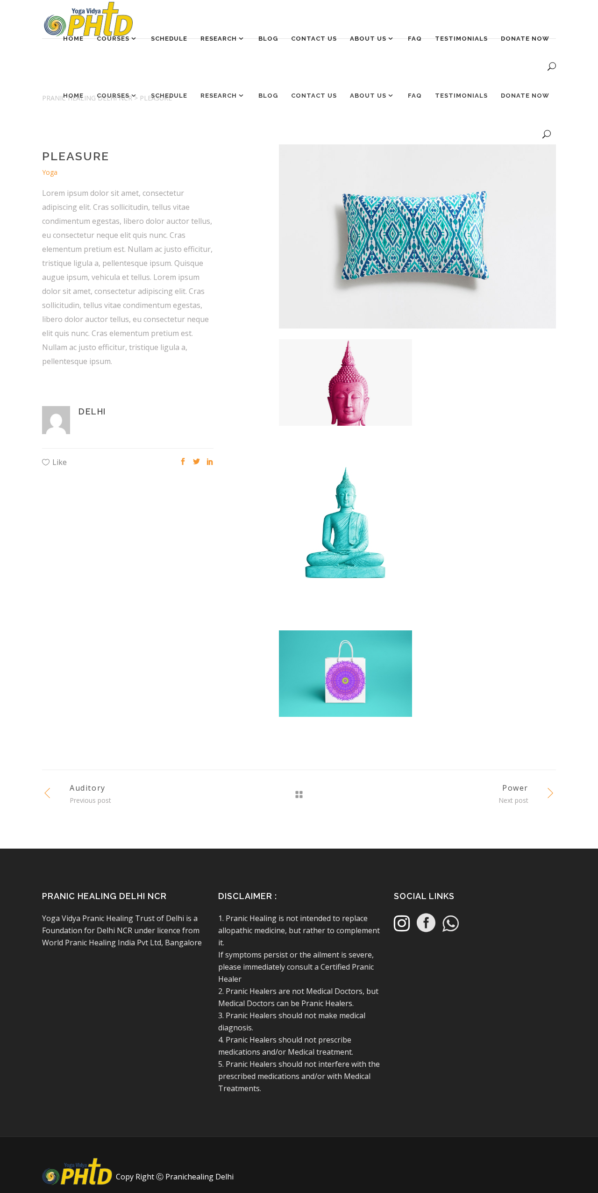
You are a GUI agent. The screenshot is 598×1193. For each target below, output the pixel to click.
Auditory (88, 788)
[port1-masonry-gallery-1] (345, 533)
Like (59, 462)
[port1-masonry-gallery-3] (345, 679)
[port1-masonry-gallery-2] (345, 387)
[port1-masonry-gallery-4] (417, 241)
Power (515, 788)
